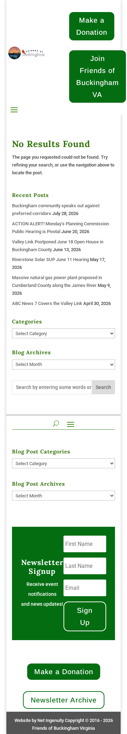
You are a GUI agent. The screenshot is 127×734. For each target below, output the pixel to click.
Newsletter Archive (64, 700)
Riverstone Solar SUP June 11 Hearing (50, 259)
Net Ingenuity (50, 720)
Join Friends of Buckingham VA (97, 76)
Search (103, 387)
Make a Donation (91, 26)
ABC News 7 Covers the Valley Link (47, 303)
